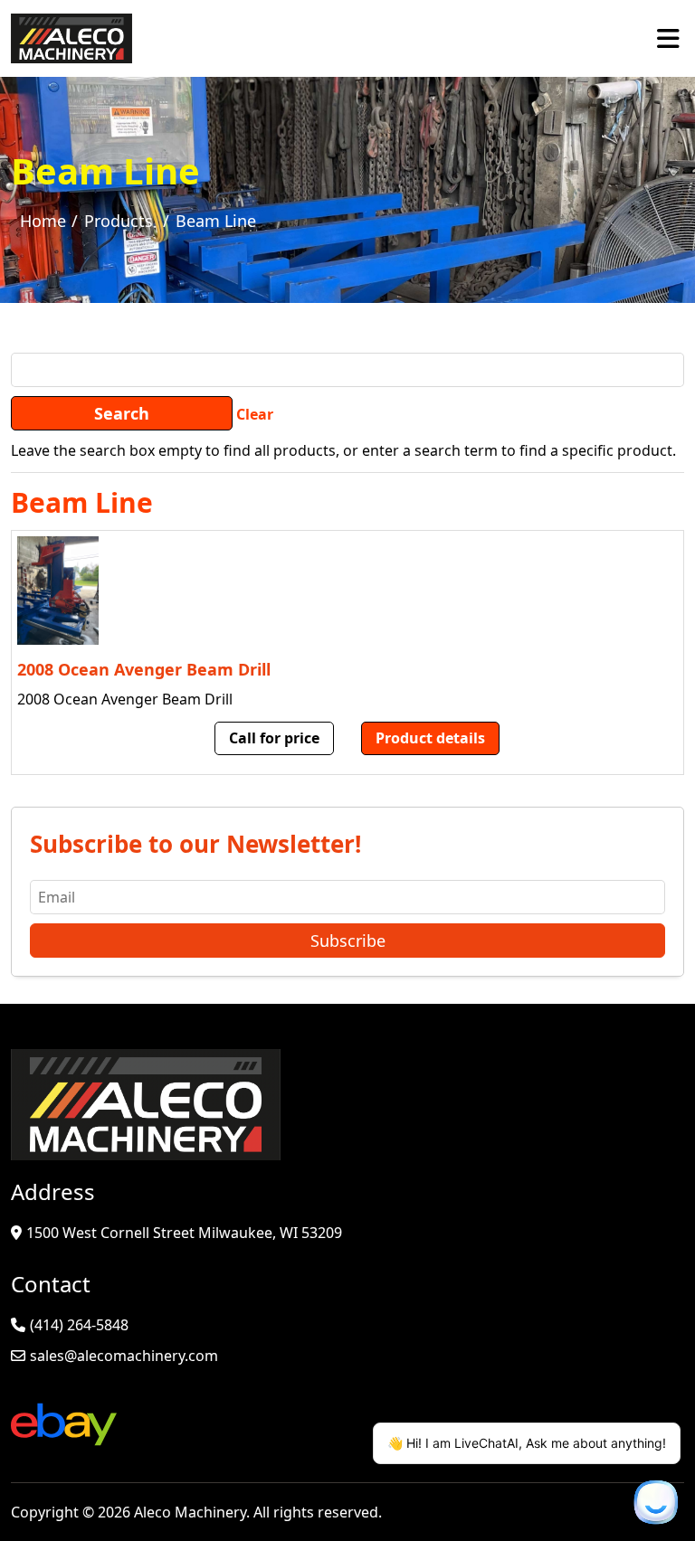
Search (121, 413)
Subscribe (348, 940)
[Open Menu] (668, 37)
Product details (430, 738)
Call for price (274, 738)
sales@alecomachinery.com (124, 1356)
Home (43, 221)
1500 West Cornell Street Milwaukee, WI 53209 (184, 1233)
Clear (254, 414)
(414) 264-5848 (79, 1325)
